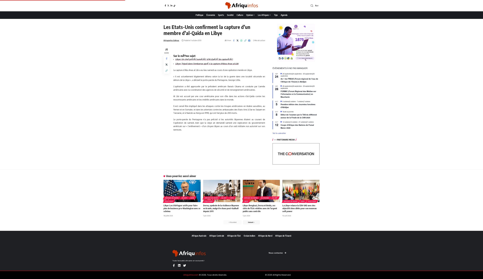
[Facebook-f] (173, 265)
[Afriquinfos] (241, 5)
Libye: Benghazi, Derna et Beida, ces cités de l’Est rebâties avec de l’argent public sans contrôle (260, 208)
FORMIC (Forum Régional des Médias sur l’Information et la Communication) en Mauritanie (298, 94)
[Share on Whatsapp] (241, 41)
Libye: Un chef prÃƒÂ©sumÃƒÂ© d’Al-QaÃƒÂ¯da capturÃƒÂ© (204, 59)
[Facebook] (165, 6)
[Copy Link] (245, 41)
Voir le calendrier (279, 133)
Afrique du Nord (172, 198)
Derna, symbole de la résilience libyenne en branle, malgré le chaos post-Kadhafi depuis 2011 (221, 208)
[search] (312, 6)
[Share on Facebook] (233, 41)
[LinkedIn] (171, 6)
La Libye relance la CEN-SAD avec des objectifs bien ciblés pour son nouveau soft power (299, 208)
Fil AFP (184, 198)
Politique (169, 201)
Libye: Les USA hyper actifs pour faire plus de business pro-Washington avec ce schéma (182, 208)
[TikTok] (174, 6)
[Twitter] (168, 6)
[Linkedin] (179, 265)
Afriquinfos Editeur (171, 40)
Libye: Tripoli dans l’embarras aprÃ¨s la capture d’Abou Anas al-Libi (206, 63)
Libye (192, 198)
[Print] (249, 41)
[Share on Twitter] (237, 41)
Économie (265, 198)
